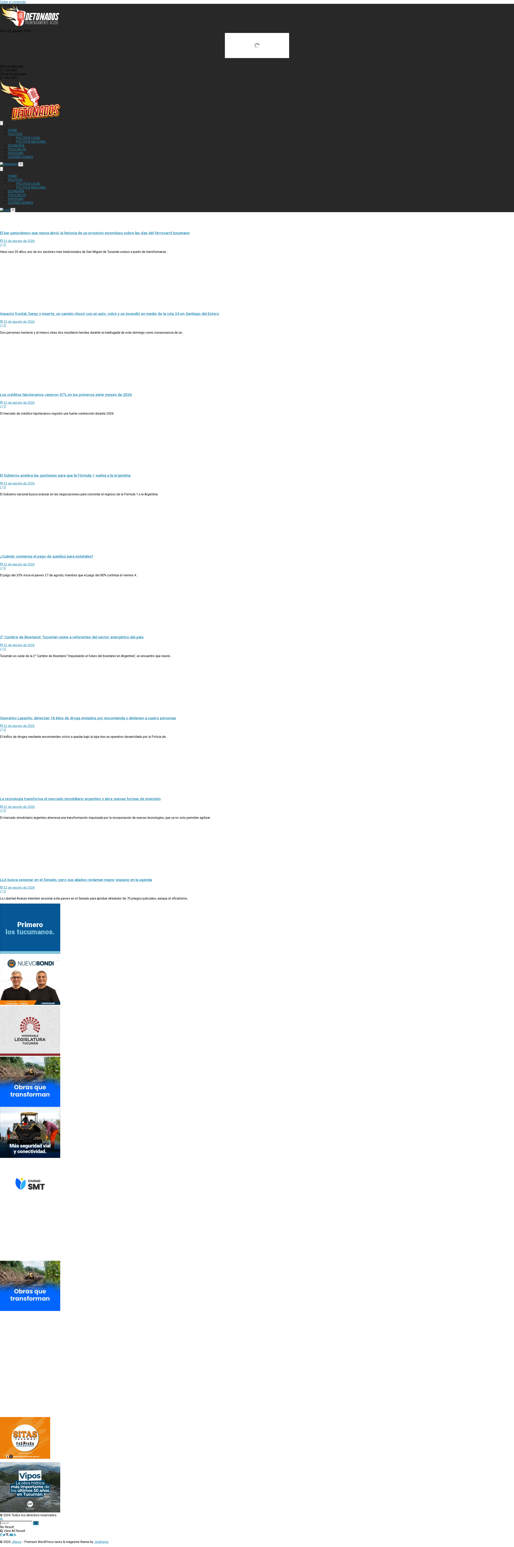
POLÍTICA (15, 134)
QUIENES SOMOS (20, 157)
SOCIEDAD (15, 153)
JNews (16, 1542)
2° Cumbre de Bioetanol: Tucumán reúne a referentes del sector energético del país (72, 637)
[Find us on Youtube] (12, 1535)
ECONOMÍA (16, 145)
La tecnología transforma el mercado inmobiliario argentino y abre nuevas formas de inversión (80, 799)
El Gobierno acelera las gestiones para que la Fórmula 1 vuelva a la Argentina (65, 475)
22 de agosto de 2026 (19, 564)
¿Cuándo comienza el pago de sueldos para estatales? (46, 556)
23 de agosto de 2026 (19, 241)
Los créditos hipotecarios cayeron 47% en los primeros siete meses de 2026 (66, 395)
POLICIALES (17, 149)
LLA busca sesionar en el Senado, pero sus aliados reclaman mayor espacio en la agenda (76, 880)
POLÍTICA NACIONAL (31, 142)
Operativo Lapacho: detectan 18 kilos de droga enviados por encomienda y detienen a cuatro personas (88, 718)
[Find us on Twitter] (6, 1535)
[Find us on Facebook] (1, 1535)
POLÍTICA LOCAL (28, 138)
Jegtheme (101, 1542)
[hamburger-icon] (1, 123)
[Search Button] (1, 1519)
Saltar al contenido (13, 2)
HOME (12, 130)
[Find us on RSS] (15, 1535)
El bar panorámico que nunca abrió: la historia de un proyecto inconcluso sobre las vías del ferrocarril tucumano (95, 233)
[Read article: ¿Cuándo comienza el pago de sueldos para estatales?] (257, 524)
